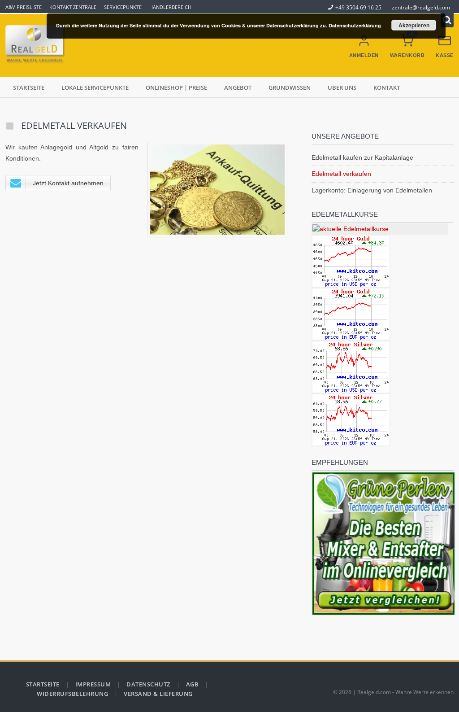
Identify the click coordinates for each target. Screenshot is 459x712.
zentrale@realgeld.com (421, 7)
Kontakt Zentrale (72, 7)
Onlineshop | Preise (176, 87)
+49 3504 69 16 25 (358, 7)
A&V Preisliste (23, 7)
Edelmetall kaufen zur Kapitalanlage (362, 157)
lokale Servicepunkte (95, 87)
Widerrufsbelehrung (72, 694)
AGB (192, 684)
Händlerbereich (170, 7)
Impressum (93, 684)
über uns (342, 87)
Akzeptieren (413, 25)
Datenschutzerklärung (355, 25)
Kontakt (386, 87)
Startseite (28, 87)
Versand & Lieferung (158, 694)
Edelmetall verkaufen (341, 173)
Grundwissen (289, 87)
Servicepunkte (123, 7)
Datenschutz (148, 684)
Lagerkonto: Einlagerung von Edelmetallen (372, 190)
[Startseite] (37, 45)
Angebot (237, 87)
